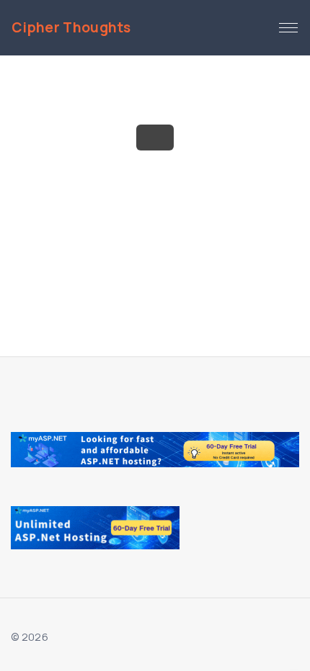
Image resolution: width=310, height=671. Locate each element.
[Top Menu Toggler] (288, 28)
